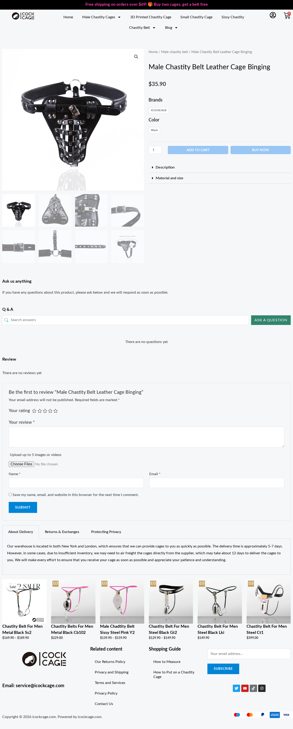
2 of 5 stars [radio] (40, 411)
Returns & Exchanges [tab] (62, 532)
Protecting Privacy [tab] (106, 532)
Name (15, 474)
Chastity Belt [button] (139, 27)
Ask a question (271, 320)
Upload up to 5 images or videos (35, 455)
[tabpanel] (146, 557)
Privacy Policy (106, 693)
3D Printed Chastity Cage (150, 17)
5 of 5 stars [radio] (55, 411)
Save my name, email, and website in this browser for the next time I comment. (76, 495)
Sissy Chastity (233, 17)
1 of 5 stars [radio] (34, 411)
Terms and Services (110, 683)
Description (165, 167)
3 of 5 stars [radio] (45, 411)
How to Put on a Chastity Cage (173, 674)
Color (154, 120)
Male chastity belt (174, 52)
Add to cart (198, 150)
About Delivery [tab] (20, 532)
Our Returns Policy (110, 662)
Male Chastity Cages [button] (98, 17)
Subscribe (223, 668)
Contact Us (104, 704)
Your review (22, 422)
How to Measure (166, 662)
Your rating (19, 411)
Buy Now (260, 150)
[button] (136, 57)
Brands (156, 100)
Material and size (169, 178)
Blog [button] (168, 27)
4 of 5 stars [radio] (50, 411)
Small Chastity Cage (196, 17)
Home (68, 17)
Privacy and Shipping (111, 672)
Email (154, 474)
